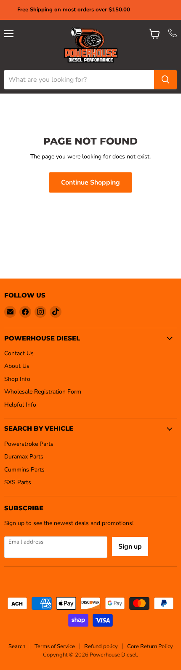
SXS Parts (17, 482)
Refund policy (101, 646)
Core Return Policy (150, 646)
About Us (16, 366)
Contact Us (19, 353)
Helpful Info (20, 405)
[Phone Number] (172, 35)
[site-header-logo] (91, 45)
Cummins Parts (24, 470)
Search (16, 646)
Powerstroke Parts (28, 444)
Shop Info (17, 379)
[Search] (165, 79)
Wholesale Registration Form (42, 392)
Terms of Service (55, 646)
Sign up (130, 546)
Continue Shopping (90, 182)
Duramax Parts (23, 457)
